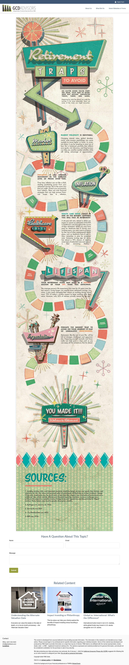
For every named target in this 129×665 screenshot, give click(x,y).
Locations (6, 646)
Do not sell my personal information (71, 653)
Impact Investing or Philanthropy (63, 615)
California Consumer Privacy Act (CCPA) (96, 651)
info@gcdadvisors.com (9, 644)
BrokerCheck (76, 663)
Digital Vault (120, 2)
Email (67, 540)
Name (11, 540)
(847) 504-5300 (11, 642)
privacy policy (46, 660)
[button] (88, 8)
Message (12, 553)
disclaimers (57, 660)
